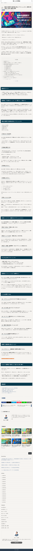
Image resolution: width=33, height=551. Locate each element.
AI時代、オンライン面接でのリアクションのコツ (11, 71)
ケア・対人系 (5, 511)
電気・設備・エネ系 (6, 527)
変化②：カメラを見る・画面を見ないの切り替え (12, 73)
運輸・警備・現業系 (6, 525)
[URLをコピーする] (29, 402)
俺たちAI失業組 (16, 1)
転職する (4, 523)
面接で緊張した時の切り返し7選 (7, 390)
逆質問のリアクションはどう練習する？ (10, 77)
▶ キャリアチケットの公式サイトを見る (7, 358)
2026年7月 (4, 475)
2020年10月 (4, 487)
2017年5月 (4, 502)
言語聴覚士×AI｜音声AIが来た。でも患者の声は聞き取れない (10, 462)
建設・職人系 (5, 521)
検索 (30, 453)
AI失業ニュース (5, 509)
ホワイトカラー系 (5, 517)
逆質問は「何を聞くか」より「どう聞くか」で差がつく (13, 62)
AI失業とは (4, 507)
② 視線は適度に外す (8, 66)
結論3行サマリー (6, 61)
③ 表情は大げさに (8, 67)
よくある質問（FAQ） (7, 79)
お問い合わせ (16, 542)
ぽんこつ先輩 (6, 420)
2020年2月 (4, 489)
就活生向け (4, 519)
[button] (3, 402)
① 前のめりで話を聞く (9, 65)
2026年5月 (4, 479)
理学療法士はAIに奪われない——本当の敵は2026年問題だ (10, 467)
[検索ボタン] (32, 1)
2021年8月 (4, 485)
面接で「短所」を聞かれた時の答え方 (8, 389)
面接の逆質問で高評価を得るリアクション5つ (11, 64)
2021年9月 (4, 483)
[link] (12, 419)
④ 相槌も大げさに (8, 68)
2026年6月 (4, 477)
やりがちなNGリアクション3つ (9, 76)
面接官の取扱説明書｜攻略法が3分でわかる (9, 391)
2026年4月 (4, 481)
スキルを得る (5, 515)
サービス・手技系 (5, 513)
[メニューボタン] (1, 1)
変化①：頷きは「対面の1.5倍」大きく (11, 72)
